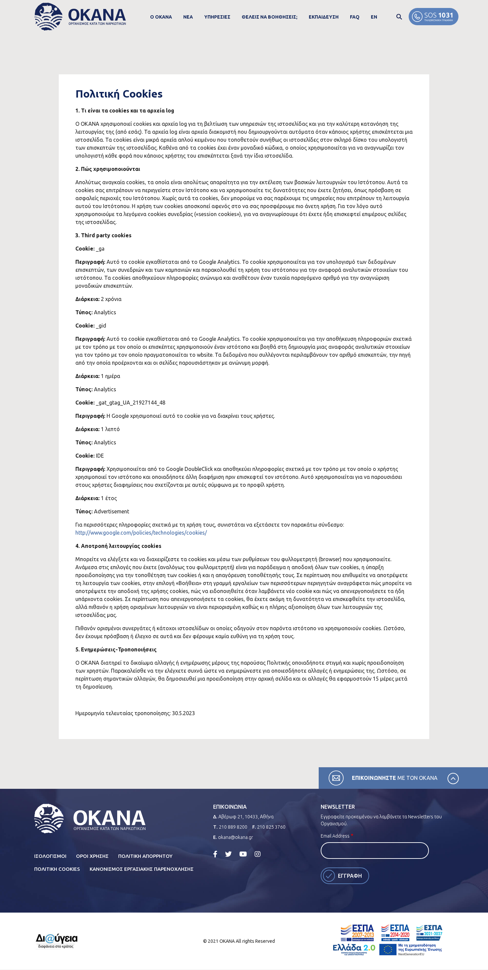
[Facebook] (215, 854)
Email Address (335, 836)
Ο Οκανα (161, 17)
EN (374, 17)
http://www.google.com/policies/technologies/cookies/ (141, 533)
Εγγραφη (350, 876)
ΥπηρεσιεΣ (217, 17)
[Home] (80, 17)
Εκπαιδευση (324, 17)
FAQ (355, 17)
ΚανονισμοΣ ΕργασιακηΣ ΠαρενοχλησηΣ (142, 869)
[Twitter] (228, 854)
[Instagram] (258, 854)
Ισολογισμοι (50, 856)
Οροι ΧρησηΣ (92, 856)
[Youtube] (243, 854)
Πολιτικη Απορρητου (145, 856)
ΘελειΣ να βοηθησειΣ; (269, 17)
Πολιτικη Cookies (57, 869)
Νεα (188, 17)
